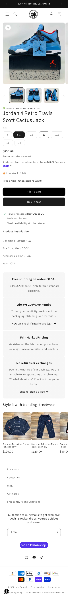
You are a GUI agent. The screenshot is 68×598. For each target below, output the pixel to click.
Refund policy (54, 587)
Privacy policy (37, 587)
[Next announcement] (61, 4)
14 (21, 143)
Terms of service (33, 592)
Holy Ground (21, 587)
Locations (13, 469)
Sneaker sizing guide (32, 391)
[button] (7, 14)
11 (10, 143)
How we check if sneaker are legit (32, 323)
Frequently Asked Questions (23, 501)
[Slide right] (64, 96)
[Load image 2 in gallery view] (34, 95)
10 (44, 134)
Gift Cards (13, 493)
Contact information (54, 592)
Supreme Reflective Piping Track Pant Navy (44, 445)
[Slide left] (4, 96)
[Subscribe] (57, 532)
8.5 (19, 134)
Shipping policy (14, 592)
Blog (10, 485)
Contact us (13, 477)
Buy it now (34, 201)
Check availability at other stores (26, 223)
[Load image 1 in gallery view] (16, 95)
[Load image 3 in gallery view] (51, 95)
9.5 (33, 135)
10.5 (59, 135)
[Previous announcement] (7, 4)
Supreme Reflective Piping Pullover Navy (16, 445)
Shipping (6, 156)
